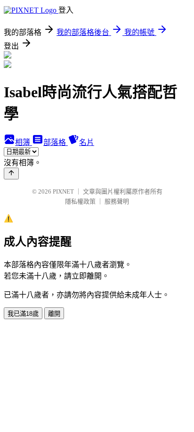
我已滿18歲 (23, 313)
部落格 (55, 142)
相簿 (23, 142)
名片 (86, 142)
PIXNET (63, 191)
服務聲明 (117, 201)
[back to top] (11, 173)
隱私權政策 (80, 201)
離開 (54, 313)
